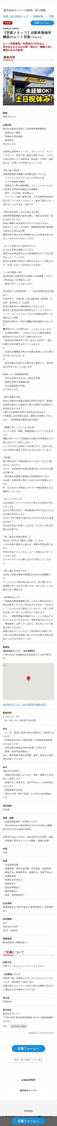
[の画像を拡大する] (28, 87)
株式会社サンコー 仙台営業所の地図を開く (25, 704)
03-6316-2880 (18, 1026)
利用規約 (28, 1111)
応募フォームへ (42, 23)
